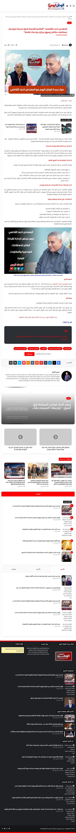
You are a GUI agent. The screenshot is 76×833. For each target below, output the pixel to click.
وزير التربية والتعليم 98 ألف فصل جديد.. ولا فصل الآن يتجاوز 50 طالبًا (45, 724)
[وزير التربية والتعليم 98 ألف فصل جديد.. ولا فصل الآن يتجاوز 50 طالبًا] (69, 726)
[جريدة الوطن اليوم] (56, 5)
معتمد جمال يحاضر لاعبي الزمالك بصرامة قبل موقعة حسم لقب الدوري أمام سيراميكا (40, 768)
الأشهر (62, 569)
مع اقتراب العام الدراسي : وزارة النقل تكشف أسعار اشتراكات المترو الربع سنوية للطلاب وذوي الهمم (50, 126)
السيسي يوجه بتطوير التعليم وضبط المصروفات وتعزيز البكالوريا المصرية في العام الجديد (36, 506)
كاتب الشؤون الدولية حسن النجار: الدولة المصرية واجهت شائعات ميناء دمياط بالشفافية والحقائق (15, 482)
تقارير (43, 348)
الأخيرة (38, 569)
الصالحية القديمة (54, 348)
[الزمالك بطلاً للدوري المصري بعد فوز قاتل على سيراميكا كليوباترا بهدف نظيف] (69, 761)
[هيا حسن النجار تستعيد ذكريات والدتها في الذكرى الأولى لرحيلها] (67, 580)
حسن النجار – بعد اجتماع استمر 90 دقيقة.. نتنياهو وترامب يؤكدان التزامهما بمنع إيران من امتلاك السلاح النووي (33, 809)
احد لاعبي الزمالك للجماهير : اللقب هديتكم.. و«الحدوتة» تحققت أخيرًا (44, 745)
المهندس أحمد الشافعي (60, 284)
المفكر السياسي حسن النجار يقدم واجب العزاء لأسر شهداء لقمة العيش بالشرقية (53, 406)
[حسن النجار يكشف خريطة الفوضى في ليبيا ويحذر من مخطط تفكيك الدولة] (31, 128)
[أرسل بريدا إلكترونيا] (62, 45)
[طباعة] (11, 363)
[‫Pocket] (24, 363)
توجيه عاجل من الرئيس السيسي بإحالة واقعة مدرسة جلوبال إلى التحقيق (41, 552)
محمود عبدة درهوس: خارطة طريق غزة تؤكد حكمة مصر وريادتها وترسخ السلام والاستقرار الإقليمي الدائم (62, 482)
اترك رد (38, 494)
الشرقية (67, 348)
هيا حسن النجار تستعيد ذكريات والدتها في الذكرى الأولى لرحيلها (42, 576)
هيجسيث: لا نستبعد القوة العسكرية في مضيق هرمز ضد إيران (46, 698)
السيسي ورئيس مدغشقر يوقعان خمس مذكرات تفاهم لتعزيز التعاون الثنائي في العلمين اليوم (37, 797)
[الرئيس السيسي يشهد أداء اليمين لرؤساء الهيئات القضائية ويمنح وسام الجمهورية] (69, 718)
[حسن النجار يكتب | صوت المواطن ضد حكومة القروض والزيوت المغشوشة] (67, 533)
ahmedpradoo (44, 829)
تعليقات (13, 569)
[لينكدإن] (50, 363)
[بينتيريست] (41, 363)
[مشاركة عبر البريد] (15, 363)
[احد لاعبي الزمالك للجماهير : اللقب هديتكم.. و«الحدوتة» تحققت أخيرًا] (69, 749)
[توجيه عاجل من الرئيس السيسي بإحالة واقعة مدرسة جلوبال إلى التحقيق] (67, 557)
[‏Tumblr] (45, 363)
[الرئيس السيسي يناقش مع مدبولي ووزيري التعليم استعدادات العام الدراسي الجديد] (67, 522)
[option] (38, 405)
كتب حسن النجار (20, 348)
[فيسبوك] (59, 363)
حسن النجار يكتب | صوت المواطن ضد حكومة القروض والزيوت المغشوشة (41, 529)
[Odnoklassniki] (28, 363)
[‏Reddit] (37, 363)
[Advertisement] (38, 25)
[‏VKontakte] (32, 363)
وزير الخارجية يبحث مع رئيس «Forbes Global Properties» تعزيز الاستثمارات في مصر (38, 588)
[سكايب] (19, 363)
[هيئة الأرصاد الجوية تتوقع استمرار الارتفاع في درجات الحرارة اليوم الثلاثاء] (67, 545)
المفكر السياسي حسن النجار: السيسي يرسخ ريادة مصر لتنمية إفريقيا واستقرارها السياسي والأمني (36, 732)
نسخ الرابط (29, 354)
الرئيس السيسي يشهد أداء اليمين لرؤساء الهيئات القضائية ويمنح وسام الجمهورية (40, 716)
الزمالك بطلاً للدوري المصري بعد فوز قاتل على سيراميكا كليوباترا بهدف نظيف (42, 757)
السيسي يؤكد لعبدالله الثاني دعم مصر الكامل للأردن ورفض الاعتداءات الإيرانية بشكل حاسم (39, 786)
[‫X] (54, 363)
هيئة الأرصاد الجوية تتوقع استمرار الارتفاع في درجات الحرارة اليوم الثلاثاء (41, 541)
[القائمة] (74, 6)
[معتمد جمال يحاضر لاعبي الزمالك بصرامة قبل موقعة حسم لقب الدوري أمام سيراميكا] (69, 773)
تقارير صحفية (33, 348)
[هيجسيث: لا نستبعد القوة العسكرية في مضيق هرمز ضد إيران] (69, 702)
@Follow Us (19, 644)
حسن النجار (65, 45)
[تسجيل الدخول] (67, 6)
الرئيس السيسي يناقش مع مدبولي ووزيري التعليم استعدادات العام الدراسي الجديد (37, 518)
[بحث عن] (70, 6)
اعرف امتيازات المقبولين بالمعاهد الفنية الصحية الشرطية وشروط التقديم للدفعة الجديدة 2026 (38, 482)
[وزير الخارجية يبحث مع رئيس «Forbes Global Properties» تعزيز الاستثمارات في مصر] (67, 593)
